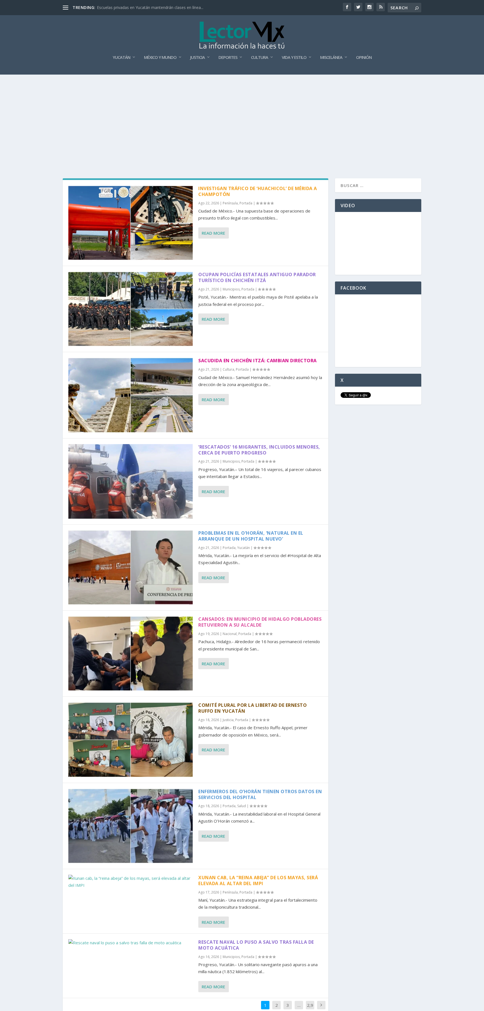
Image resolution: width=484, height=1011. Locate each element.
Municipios (231, 289)
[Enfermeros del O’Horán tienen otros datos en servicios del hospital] (130, 826)
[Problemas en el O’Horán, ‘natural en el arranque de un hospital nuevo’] (130, 567)
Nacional (230, 633)
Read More (213, 233)
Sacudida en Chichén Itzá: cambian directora (257, 360)
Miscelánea (331, 57)
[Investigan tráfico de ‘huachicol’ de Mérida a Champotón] (130, 223)
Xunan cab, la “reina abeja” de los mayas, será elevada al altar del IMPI (258, 880)
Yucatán (121, 57)
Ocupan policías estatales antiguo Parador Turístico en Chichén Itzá (257, 277)
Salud (241, 806)
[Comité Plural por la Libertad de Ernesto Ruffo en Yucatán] (130, 739)
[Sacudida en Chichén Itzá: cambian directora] (130, 395)
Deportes (227, 57)
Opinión (364, 57)
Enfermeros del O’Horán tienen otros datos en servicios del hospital (260, 794)
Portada (245, 203)
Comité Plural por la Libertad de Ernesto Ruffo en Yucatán (252, 708)
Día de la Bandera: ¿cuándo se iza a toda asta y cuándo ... (149, 7)
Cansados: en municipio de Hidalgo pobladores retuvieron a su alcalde (260, 622)
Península (230, 203)
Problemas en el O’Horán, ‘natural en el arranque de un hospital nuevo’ (250, 536)
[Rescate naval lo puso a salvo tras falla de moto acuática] (130, 943)
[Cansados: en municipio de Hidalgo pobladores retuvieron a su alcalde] (130, 653)
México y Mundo (160, 57)
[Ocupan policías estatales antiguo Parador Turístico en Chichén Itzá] (130, 309)
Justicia (197, 57)
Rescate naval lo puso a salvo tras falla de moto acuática (256, 945)
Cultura (259, 57)
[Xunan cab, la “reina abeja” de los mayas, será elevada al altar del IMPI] (130, 882)
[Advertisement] (242, 116)
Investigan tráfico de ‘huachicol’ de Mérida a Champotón (257, 191)
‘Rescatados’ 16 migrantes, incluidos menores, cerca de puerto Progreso (259, 450)
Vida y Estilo (294, 57)
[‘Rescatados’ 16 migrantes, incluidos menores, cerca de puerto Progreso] (130, 481)
